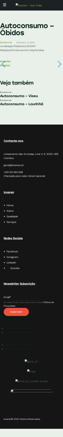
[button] (3, 64)
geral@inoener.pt (14, 165)
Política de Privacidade (18, 344)
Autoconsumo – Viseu (19, 96)
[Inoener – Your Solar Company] (31, 5)
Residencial (6, 42)
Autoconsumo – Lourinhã (21, 104)
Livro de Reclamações (17, 348)
